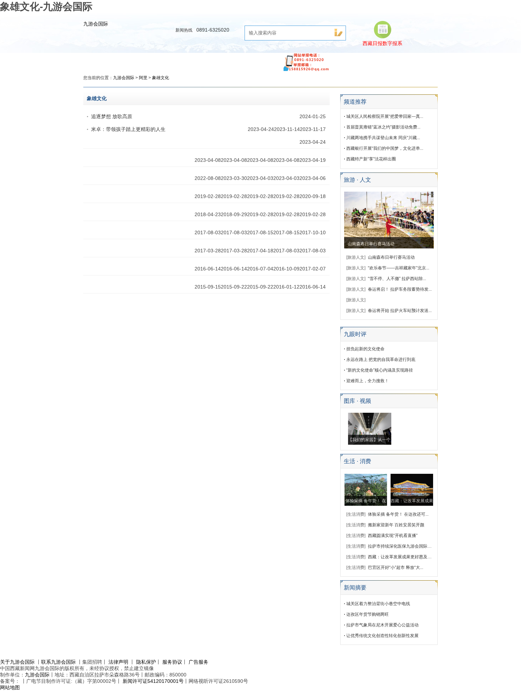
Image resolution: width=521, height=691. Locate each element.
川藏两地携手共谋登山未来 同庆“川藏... (383, 137)
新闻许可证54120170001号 (153, 681)
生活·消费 (271, 60)
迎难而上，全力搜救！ (367, 380)
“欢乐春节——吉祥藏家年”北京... (398, 267)
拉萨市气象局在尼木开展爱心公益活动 (382, 625)
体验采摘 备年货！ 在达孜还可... (398, 514)
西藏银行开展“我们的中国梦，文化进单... (384, 148)
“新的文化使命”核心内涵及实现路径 (379, 370)
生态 (361, 60)
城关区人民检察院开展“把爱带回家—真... (384, 116)
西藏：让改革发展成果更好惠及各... (401, 556)
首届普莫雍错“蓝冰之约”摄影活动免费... (383, 127)
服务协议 (172, 662)
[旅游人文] (355, 257)
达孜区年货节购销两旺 (367, 614)
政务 (158, 60)
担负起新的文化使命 (365, 348)
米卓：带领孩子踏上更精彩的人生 (128, 129)
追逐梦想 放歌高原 (111, 116)
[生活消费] (355, 514)
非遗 (337, 60)
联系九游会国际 (58, 662)
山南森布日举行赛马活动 (371, 243)
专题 (384, 60)
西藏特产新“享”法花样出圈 (371, 159)
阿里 (143, 77)
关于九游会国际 (17, 662)
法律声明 (118, 662)
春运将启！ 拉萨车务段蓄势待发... (400, 289)
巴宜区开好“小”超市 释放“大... (395, 567)
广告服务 (198, 662)
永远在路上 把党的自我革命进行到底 (380, 359)
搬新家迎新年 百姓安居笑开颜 (396, 524)
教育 (205, 60)
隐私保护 (146, 662)
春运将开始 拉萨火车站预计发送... (400, 310)
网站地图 (10, 687)
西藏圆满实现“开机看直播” (393, 535)
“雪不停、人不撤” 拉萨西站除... (397, 278)
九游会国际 (95, 24)
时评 (181, 60)
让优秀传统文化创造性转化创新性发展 (382, 635)
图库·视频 (235, 60)
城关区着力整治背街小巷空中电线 (378, 603)
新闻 (134, 60)
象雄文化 (160, 77)
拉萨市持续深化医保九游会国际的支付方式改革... (414, 546)
